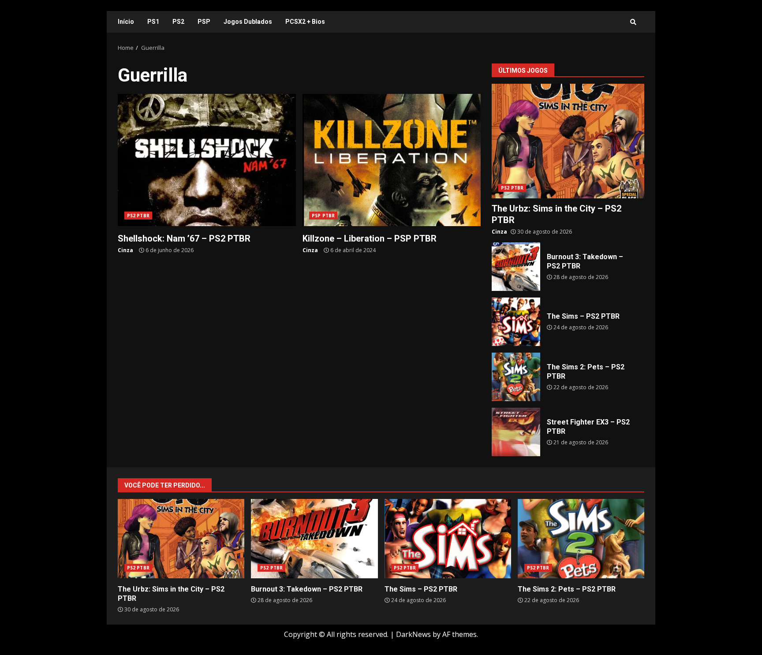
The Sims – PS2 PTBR (516, 322)
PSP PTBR (323, 215)
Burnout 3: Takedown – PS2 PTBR (516, 266)
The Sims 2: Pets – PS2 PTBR (516, 377)
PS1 (153, 21)
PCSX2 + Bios (305, 21)
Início (126, 21)
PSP (204, 21)
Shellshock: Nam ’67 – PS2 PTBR (207, 160)
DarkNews (413, 634)
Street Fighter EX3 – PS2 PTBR (516, 432)
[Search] (633, 22)
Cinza (125, 250)
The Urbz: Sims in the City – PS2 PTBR (568, 141)
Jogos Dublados (248, 21)
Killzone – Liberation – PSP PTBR (392, 160)
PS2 (178, 21)
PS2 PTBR (138, 215)
